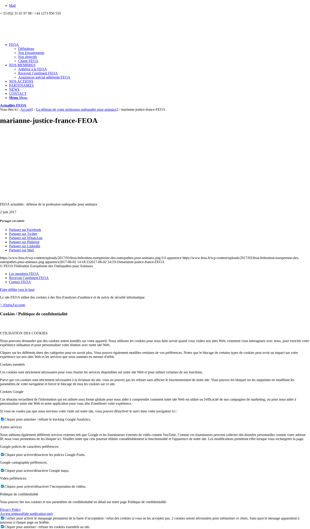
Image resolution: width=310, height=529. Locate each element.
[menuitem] (159, 53)
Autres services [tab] (11, 427)
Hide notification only (37, 514)
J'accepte (18, 305)
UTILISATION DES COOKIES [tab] (24, 333)
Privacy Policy (10, 510)
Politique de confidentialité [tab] (19, 494)
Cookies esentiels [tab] (12, 364)
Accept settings (11, 514)
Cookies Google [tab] (11, 392)
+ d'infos (6, 305)
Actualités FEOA (13, 105)
